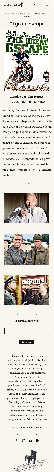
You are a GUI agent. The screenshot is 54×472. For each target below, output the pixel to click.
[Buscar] (33, 4)
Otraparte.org (11, 14)
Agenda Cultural (27, 14)
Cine (38, 14)
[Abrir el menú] (47, 4)
